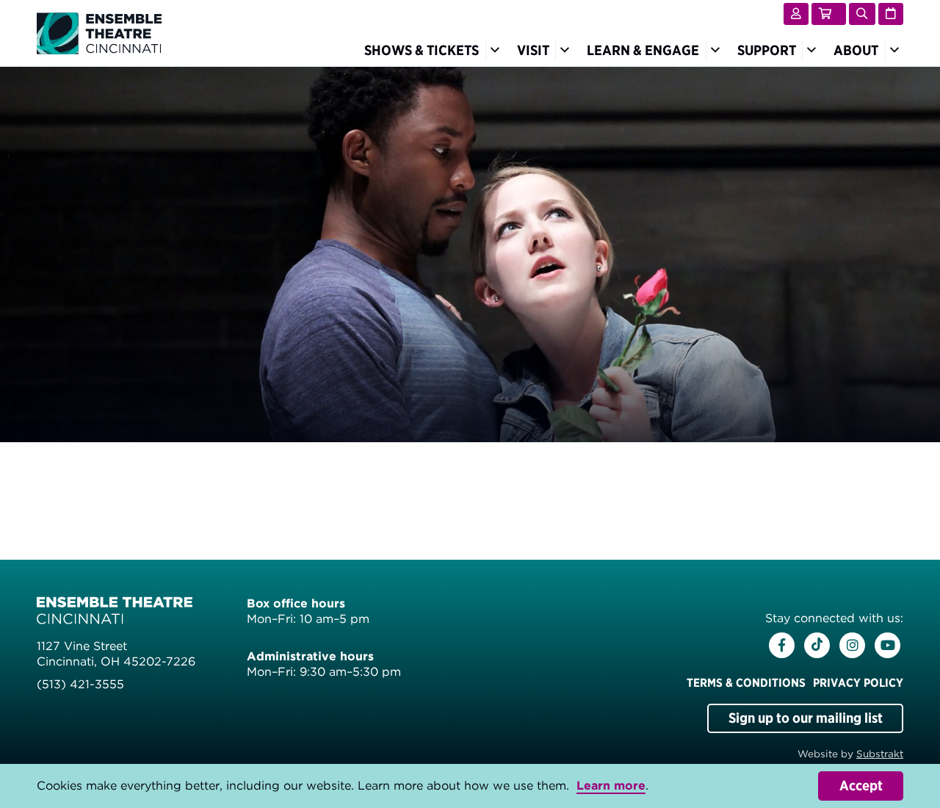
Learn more (611, 786)
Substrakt (879, 754)
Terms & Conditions (746, 683)
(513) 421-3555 (80, 684)
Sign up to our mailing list (805, 718)
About (856, 50)
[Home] (99, 32)
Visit (533, 50)
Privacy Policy (858, 683)
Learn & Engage (643, 50)
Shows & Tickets (421, 50)
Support (766, 50)
